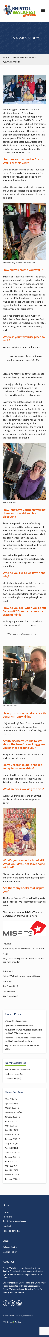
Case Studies (11, 1078)
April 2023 (10, 1170)
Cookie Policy (10, 1251)
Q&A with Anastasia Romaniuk (19, 1025)
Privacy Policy (10, 1247)
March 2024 (10, 1152)
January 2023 (11, 1179)
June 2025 (9, 1121)
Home (6, 1212)
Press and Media (11, 1230)
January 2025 (11, 1139)
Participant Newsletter (14, 1221)
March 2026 (10, 1107)
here (26, 190)
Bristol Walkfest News (13, 976)
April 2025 (10, 1130)
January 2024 (11, 1157)
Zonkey (17, 1322)
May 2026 (10, 1099)
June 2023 (9, 1161)
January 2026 (11, 1116)
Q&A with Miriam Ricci (16, 1020)
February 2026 (12, 1112)
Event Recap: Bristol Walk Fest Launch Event (23, 948)
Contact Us (8, 1226)
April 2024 (10, 1148)
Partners (7, 1216)
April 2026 (10, 1103)
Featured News (33, 976)
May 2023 (10, 1165)
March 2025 (10, 1134)
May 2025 (10, 1125)
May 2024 (10, 1143)
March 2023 (10, 1174)
